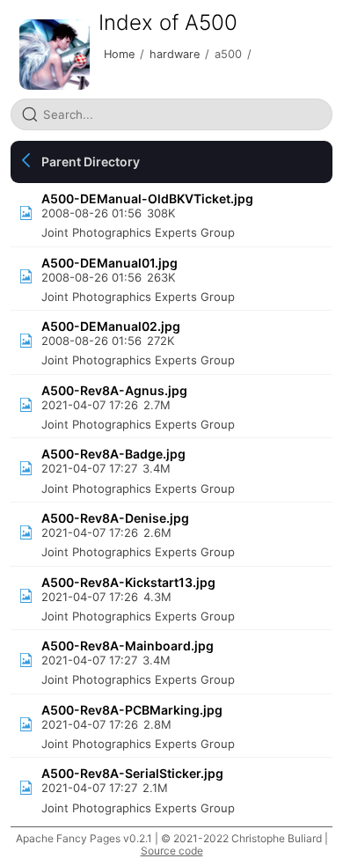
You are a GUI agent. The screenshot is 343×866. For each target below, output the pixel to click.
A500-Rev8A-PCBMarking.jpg (132, 709)
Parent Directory (90, 161)
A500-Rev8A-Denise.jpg (115, 517)
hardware (175, 54)
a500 (228, 54)
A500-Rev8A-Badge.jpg (113, 453)
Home (119, 54)
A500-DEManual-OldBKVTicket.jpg (147, 198)
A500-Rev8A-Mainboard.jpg (127, 645)
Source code (172, 850)
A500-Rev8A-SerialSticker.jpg (132, 773)
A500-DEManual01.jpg (109, 262)
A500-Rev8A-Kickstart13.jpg (128, 582)
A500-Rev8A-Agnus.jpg (114, 390)
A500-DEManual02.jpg (110, 326)
